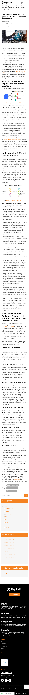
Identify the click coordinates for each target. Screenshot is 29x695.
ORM (6, 522)
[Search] (26, 495)
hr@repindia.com (9, 677)
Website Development (10, 542)
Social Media (8, 514)
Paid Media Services (9, 548)
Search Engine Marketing (11, 557)
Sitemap (15, 594)
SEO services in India (8, 326)
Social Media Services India (11, 554)
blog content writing (12, 485)
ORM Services (8, 560)
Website (7, 527)
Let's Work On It (6, 672)
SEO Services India (9, 551)
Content (7, 511)
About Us (3, 641)
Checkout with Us (5, 652)
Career (2, 648)
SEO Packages (4, 655)
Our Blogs (3, 643)
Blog (5, 506)
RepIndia (17, 479)
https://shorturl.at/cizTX (13, 103)
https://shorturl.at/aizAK (13, 200)
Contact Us (4, 646)
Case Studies (4, 645)
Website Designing (9, 545)
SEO (6, 516)
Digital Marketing (11, 490)
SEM (6, 519)
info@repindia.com (11, 675)
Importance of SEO (12, 488)
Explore (3, 639)
